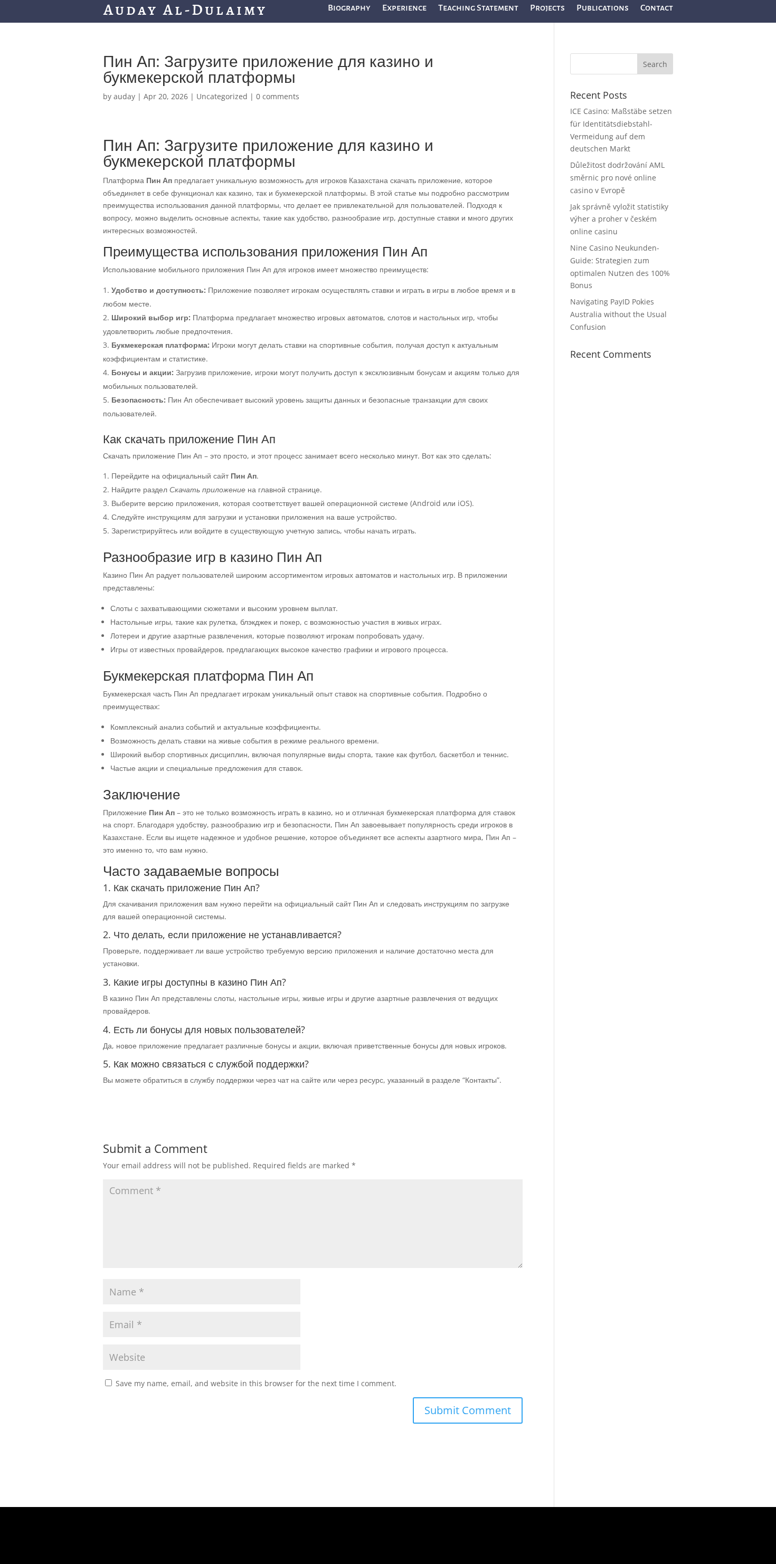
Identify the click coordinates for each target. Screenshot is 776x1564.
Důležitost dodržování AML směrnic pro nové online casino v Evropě (617, 177)
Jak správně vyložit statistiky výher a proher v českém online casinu (619, 219)
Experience (404, 8)
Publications (602, 8)
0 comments (277, 96)
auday (124, 96)
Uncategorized (222, 96)
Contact (656, 8)
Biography (349, 8)
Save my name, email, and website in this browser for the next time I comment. (256, 1383)
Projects (547, 8)
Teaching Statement (478, 8)
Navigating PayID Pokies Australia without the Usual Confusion (618, 314)
